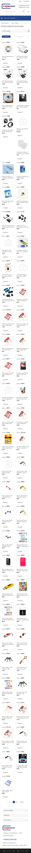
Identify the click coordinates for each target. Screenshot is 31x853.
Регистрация (26, 1)
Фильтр (7, 36)
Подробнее (5, 63)
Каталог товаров (9, 18)
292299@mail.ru (11, 843)
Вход (20, 1)
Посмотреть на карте (8, 835)
